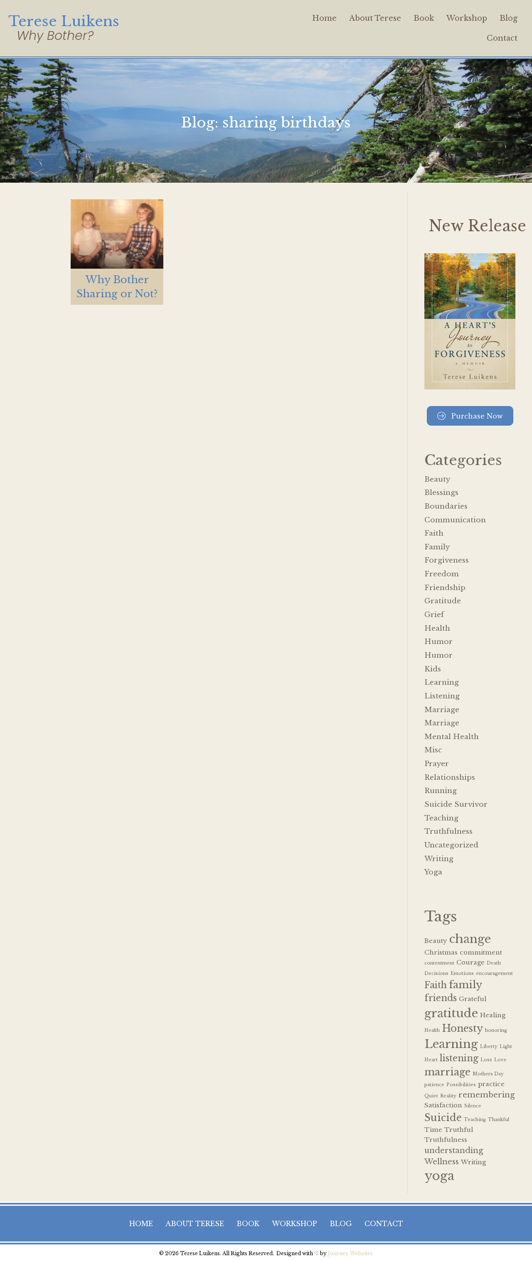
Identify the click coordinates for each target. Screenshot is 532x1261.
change (470, 939)
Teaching (441, 818)
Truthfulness (448, 831)
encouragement (494, 973)
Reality (448, 1096)
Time (433, 1130)
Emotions (462, 973)
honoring (496, 1030)
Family (437, 547)
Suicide (443, 1118)
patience (434, 1084)
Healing (492, 1015)
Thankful (498, 1119)
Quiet (431, 1096)
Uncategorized (451, 845)
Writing (438, 859)
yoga (439, 1175)
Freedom (441, 574)
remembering (486, 1094)
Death (494, 963)
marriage (447, 1072)
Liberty (489, 1046)
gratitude (451, 1013)
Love (500, 1060)
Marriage (441, 709)
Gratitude (442, 601)
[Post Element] (117, 252)
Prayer (436, 763)
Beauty (437, 479)
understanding (453, 1150)
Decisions (436, 973)
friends (440, 998)
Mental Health (451, 736)
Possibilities (461, 1084)
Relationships (449, 777)
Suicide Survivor (456, 804)
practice (491, 1084)
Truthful (458, 1130)
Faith (433, 533)
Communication (455, 520)
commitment (481, 952)
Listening (442, 696)
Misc (433, 750)
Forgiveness (446, 560)
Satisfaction (443, 1105)
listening (459, 1058)
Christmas (441, 952)
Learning (441, 682)
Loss (486, 1060)
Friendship (445, 587)
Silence (472, 1106)
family (465, 985)
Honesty (462, 1028)
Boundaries (446, 506)
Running (440, 790)
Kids (432, 669)
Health (437, 628)
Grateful (472, 999)
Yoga (433, 872)
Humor (438, 641)
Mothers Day (488, 1074)
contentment (439, 963)
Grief (434, 614)
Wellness (441, 1161)
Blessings (441, 492)
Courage (470, 962)
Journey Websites (350, 1253)
